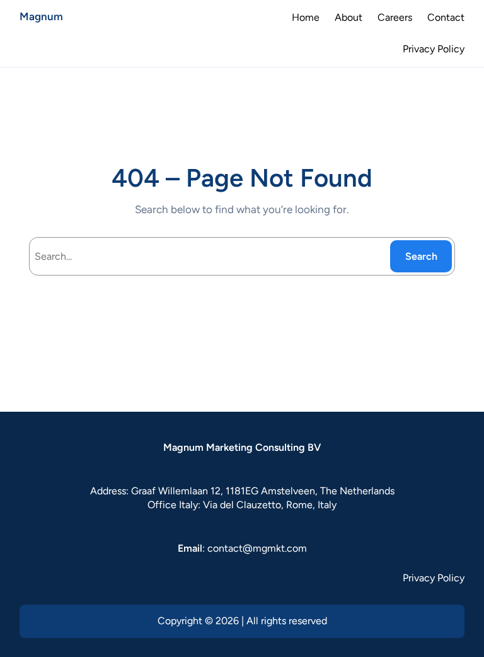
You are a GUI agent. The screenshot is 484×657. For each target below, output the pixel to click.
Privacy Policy (433, 578)
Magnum (41, 16)
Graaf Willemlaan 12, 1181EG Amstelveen (223, 491)
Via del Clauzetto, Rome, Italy (270, 505)
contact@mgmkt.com (257, 548)
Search (421, 256)
